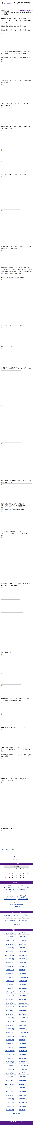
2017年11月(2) (23, 1051)
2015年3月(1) (10, 1099)
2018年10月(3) (23, 1036)
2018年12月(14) (23, 1032)
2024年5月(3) (10, 962)
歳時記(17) (16, 924)
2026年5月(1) (23, 933)
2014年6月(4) (23, 1110)
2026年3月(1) (23, 936)
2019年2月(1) (10, 1032)
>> (20, 866)
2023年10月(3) (10, 970)
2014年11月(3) (23, 1102)
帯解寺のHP (9, 509)
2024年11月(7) (23, 955)
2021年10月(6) (10, 995)
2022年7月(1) (10, 988)
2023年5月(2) (23, 973)
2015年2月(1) (23, 1099)
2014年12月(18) (9, 1102)
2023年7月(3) (23, 970)
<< (12, 866)
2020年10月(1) (23, 1006)
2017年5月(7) (23, 1062)
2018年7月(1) (23, 1040)
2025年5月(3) (23, 947)
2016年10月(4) (23, 1069)
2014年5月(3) (16, 1113)
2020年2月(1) (23, 1014)
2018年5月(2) (23, 1043)
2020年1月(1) (10, 1017)
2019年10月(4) (23, 1021)
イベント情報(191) (10, 920)
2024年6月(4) (23, 959)
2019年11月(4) (10, 1021)
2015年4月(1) (23, 1095)
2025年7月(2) (23, 944)
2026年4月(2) (10, 936)
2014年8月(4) (23, 1106)
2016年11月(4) (10, 1069)
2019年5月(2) (10, 1029)
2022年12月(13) (23, 977)
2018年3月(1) (23, 1047)
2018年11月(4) (10, 1036)
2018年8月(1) (10, 1040)
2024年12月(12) (9, 955)
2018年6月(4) (10, 1043)
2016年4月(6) (23, 1080)
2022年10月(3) (23, 981)
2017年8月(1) (10, 1058)
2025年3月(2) (23, 951)
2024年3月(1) (23, 962)
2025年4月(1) (10, 951)
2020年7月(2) (10, 1014)
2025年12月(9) (10, 940)
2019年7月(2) (23, 1025)
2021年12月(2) (10, 992)
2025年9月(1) (10, 944)
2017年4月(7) (10, 1065)
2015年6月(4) (23, 1091)
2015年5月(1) (10, 1095)
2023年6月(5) (10, 973)
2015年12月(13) (9, 1084)
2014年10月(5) (10, 1106)
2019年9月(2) (10, 1025)
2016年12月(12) (23, 1065)
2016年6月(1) (23, 1076)
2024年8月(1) (10, 959)
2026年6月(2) (10, 933)
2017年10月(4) (10, 1054)
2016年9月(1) (10, 1073)
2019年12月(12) (23, 1017)
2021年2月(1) (23, 999)
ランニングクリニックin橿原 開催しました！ (10, 889)
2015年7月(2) (10, 1091)
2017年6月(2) (10, 1062)
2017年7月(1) (23, 1058)
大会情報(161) (23, 920)
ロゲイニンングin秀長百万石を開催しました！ (23, 889)
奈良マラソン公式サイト (16, 858)
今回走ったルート (6, 849)
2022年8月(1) (23, 984)
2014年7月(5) (10, 1110)
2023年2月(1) (10, 977)
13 (16, 873)
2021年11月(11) (23, 992)
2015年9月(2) (23, 1087)
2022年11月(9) (10, 981)
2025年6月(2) (10, 947)
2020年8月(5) (23, 1010)
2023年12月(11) (9, 966)
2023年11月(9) (23, 966)
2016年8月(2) (23, 1073)
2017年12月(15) (9, 1051)
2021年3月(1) (10, 999)
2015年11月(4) (23, 1084)
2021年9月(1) (23, 995)
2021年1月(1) (10, 1003)
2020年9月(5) (10, 1010)
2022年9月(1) (10, 984)
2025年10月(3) (23, 940)
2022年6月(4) (23, 988)
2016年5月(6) (10, 1080)
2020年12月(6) (23, 1003)
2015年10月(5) (10, 1087)
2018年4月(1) (10, 1047)
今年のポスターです (10, 899)
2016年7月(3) (10, 1076)
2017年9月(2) (23, 1054)
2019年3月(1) (23, 1029)
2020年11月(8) (10, 1006)
